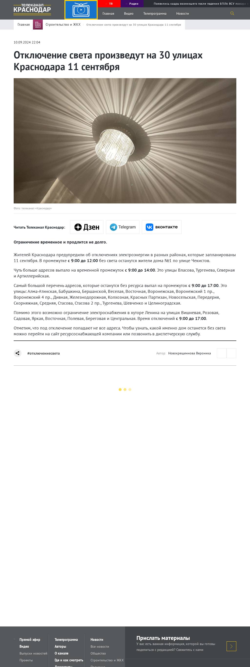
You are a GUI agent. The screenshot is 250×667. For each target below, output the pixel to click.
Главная (108, 13)
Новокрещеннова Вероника (189, 353)
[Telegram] (122, 227)
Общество (98, 653)
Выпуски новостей (33, 653)
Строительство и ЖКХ (107, 660)
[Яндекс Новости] (87, 227)
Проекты (26, 660)
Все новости (100, 646)
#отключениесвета (43, 353)
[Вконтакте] (162, 227)
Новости (182, 13)
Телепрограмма (155, 13)
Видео (129, 13)
